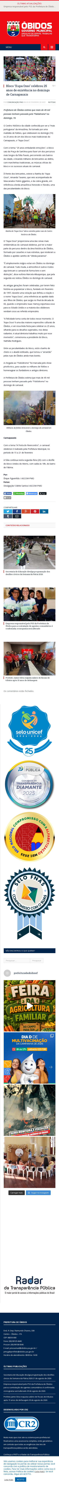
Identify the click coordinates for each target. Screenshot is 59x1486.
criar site (21, 1437)
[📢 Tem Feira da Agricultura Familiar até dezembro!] (29, 1005)
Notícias (51, 102)
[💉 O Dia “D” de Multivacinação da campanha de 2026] (29, 1058)
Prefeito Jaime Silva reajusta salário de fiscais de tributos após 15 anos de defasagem (28, 679)
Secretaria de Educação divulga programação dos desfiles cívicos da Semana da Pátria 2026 (28, 572)
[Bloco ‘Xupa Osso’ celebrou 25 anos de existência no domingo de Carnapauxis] (29, 69)
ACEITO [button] (20, 1479)
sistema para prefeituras (39, 1437)
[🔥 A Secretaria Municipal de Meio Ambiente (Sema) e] (29, 1110)
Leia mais (39, 1471)
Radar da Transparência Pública (35, 1454)
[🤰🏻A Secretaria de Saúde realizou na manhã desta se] (29, 1162)
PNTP (15, 1454)
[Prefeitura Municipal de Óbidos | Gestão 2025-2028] (29, 28)
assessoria (23, 1441)
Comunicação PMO (15, 102)
